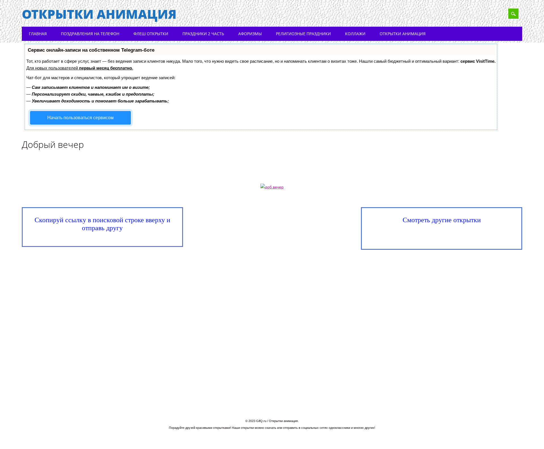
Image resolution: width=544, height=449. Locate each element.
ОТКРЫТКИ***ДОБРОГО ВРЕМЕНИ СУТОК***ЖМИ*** (276, 223)
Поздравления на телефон (90, 33)
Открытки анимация (99, 13)
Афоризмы (250, 33)
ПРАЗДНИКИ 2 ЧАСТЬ (203, 33)
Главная (38, 33)
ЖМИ (444, 236)
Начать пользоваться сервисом (80, 117)
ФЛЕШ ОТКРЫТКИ (150, 33)
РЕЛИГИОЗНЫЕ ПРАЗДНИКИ (303, 33)
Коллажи (355, 33)
